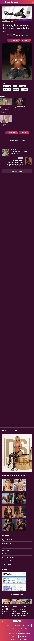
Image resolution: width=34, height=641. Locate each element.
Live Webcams (6, 550)
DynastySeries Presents (9, 540)
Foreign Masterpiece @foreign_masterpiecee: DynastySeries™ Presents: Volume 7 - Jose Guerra (15, 163)
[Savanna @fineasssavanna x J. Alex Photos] (20, 101)
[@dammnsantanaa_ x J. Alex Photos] (6, 118)
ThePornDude (6, 564)
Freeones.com (6, 543)
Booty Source (11, 625)
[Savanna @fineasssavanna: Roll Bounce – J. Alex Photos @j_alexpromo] (6, 101)
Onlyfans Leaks (23, 639)
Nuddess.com (14, 639)
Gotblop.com (6, 546)
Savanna (23, 141)
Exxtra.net (14, 628)
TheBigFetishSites (7, 560)
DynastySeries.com (12, 2)
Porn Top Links (6, 553)
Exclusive (20, 158)
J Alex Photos (13, 141)
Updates (10, 21)
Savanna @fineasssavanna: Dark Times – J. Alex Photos (16, 26)
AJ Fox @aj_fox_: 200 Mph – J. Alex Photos (20, 152)
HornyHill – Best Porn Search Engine (19, 633)
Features (5, 21)
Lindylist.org (14, 636)
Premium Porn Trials (8, 557)
